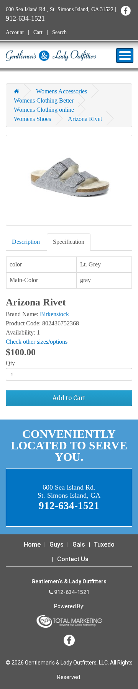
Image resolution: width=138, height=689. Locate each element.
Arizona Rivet (85, 119)
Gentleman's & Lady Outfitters (51, 55)
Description (26, 241)
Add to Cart (69, 398)
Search (59, 32)
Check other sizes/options (36, 341)
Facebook (125, 10)
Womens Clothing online (44, 109)
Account (15, 32)
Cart (38, 32)
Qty (10, 363)
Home (32, 544)
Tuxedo (104, 544)
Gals (78, 544)
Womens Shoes (32, 119)
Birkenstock (54, 314)
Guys (56, 544)
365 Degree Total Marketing (69, 621)
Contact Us (73, 559)
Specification (68, 241)
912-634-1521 (25, 18)
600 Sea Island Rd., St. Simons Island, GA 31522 (59, 9)
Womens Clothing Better (44, 100)
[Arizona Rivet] (69, 180)
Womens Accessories (61, 91)
